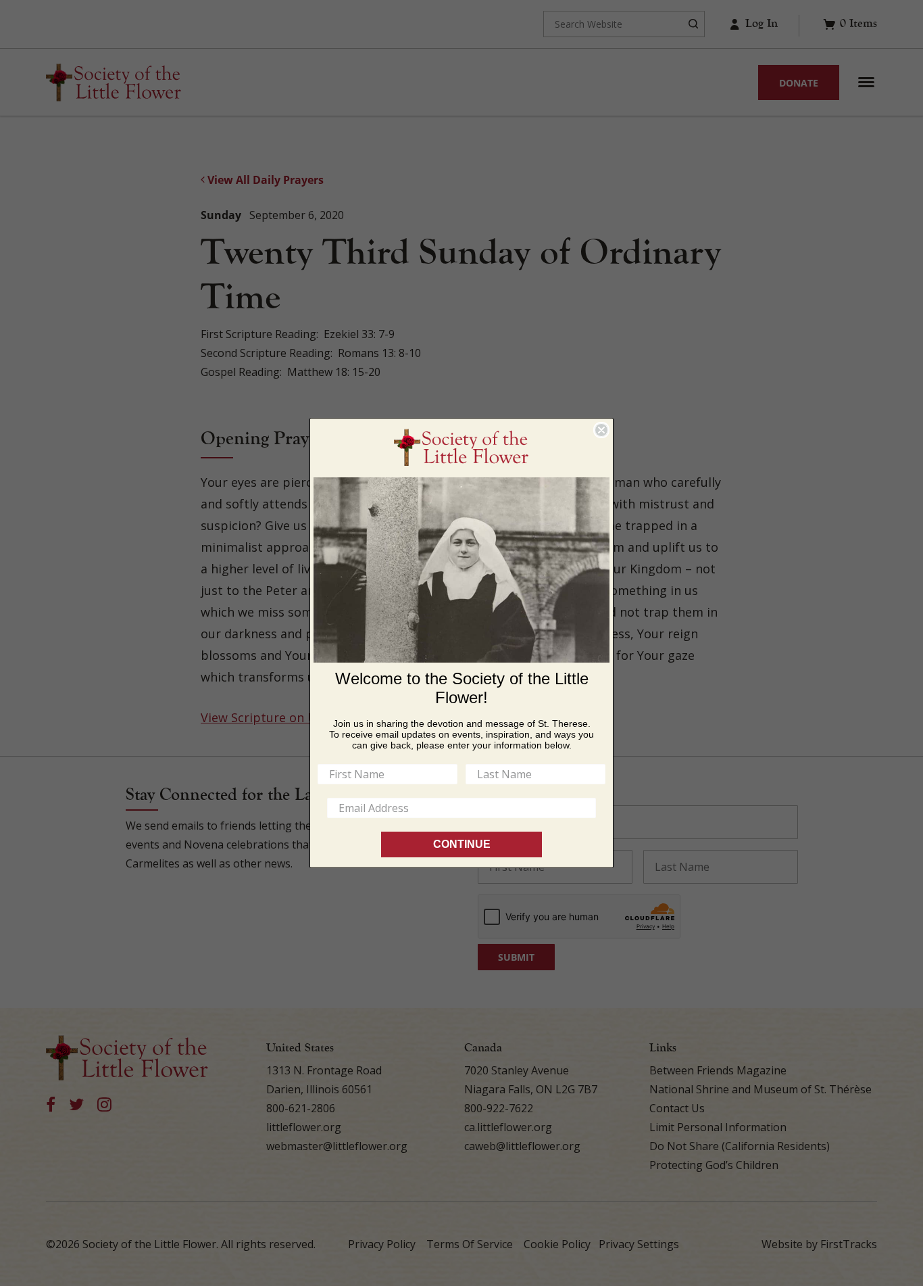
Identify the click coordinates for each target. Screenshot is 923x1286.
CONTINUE (462, 844)
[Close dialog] (601, 430)
